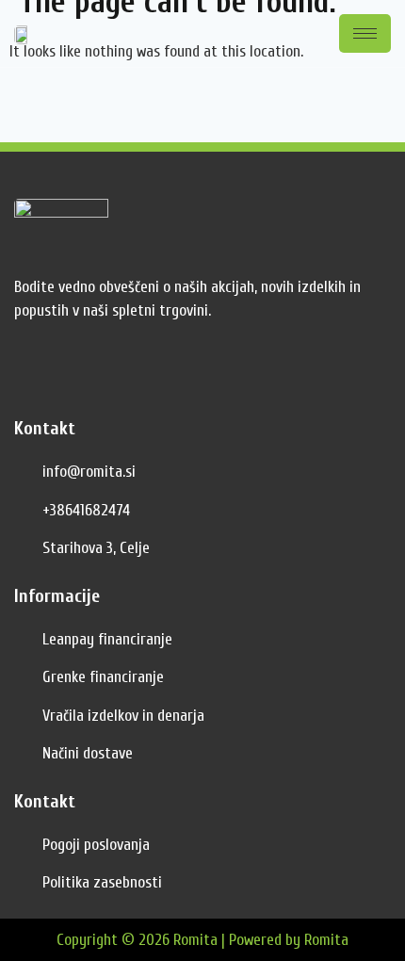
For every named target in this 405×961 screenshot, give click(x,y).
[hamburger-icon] (365, 33)
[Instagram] (75, 374)
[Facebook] (33, 374)
